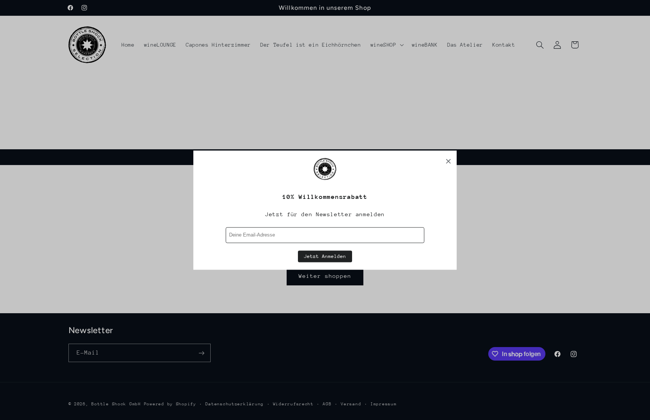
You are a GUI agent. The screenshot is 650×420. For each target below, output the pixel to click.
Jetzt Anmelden (325, 256)
